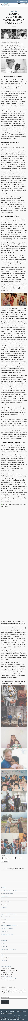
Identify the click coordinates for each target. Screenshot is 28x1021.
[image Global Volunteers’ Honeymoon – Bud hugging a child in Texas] (14, 759)
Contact (3, 943)
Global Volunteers (19, 868)
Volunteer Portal (5, 957)
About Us (3, 887)
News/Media (4, 940)
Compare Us (4, 907)
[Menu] (25, 3)
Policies (3, 922)
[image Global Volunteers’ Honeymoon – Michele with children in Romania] (14, 737)
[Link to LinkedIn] (24, 1015)
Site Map (3, 955)
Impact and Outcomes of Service (8, 914)
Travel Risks (4, 952)
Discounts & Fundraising (7, 928)
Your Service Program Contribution (9, 925)
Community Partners (6, 901)
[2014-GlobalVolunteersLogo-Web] (11, 5)
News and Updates (14, 11)
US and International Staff (7, 893)
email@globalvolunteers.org (8, 978)
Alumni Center (4, 931)
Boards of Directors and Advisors (9, 890)
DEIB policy (3, 919)
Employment (4, 960)
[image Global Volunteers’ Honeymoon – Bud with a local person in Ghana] (14, 695)
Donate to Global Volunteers (8, 917)
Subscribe (5, 1002)
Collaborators (4, 904)
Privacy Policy (4, 946)
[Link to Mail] (26, 1015)
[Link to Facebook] (14, 1015)
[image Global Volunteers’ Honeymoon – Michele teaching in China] (14, 780)
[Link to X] (17, 1015)
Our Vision (3, 899)
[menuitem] (25, 3)
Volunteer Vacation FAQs (7, 934)
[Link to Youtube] (19, 1015)
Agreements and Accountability (8, 949)
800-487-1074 (24, 1)
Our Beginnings (5, 896)
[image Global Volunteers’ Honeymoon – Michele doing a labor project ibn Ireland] (14, 716)
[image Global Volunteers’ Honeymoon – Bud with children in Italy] (14, 801)
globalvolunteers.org (6, 976)
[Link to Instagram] (21, 1015)
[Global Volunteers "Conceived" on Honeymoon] (14, 34)
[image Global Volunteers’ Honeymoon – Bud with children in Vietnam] (14, 843)
